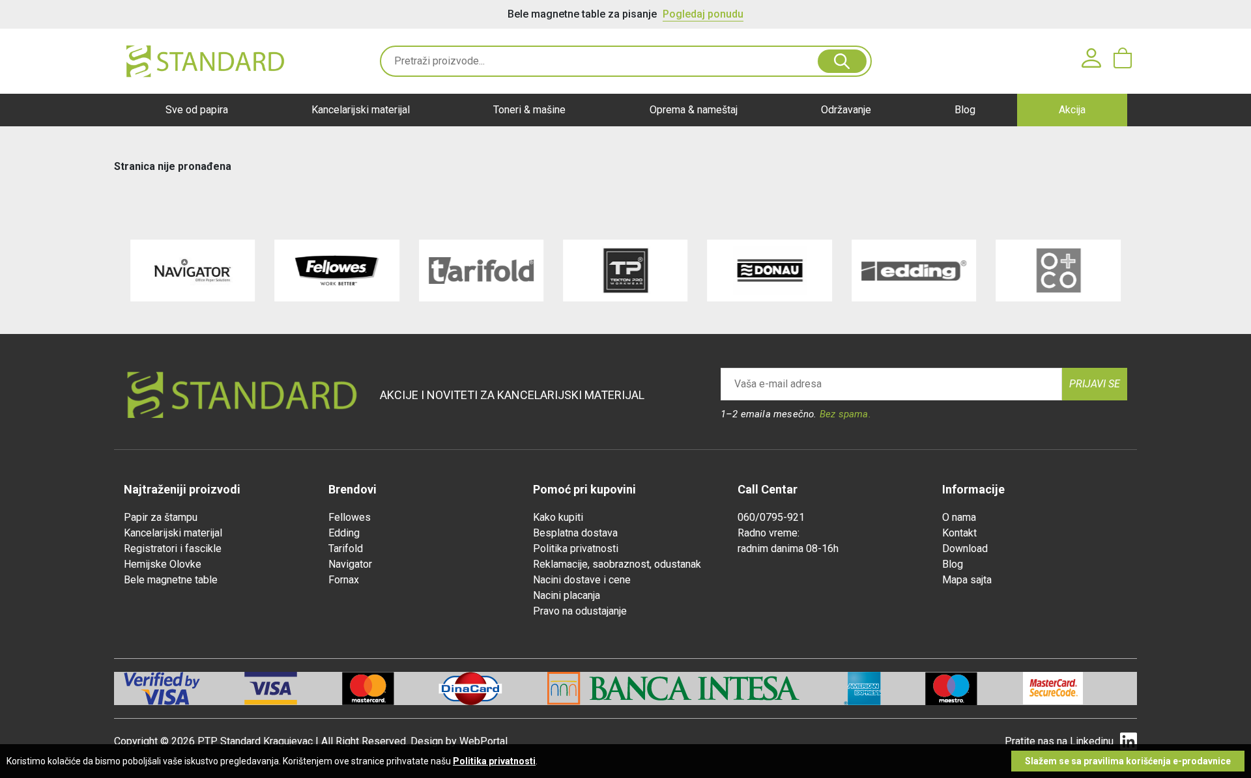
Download (965, 548)
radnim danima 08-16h (788, 548)
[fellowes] (336, 270)
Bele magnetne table (171, 580)
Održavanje (846, 110)
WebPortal (483, 741)
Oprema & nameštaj (694, 110)
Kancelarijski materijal (360, 110)
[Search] (842, 61)
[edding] (914, 270)
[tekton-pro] (625, 270)
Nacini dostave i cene (582, 580)
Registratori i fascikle (173, 548)
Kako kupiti (558, 517)
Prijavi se (1094, 384)
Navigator (350, 564)
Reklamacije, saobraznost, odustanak (617, 564)
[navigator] (192, 270)
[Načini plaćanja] (292, 688)
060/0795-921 (771, 517)
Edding (344, 533)
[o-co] (1058, 270)
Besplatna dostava (575, 533)
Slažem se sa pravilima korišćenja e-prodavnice (1128, 761)
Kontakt (959, 533)
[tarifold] (481, 270)
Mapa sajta (967, 580)
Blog (965, 110)
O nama (959, 517)
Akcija (1072, 110)
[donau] (770, 270)
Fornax (343, 580)
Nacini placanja (566, 595)
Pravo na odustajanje (580, 611)
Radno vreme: (768, 533)
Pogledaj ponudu (703, 14)
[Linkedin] (1128, 741)
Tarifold (345, 548)
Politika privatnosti (575, 548)
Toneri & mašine (529, 110)
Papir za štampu (160, 517)
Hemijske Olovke (162, 564)
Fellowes (349, 517)
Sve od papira (196, 110)
